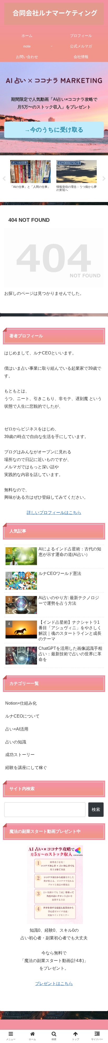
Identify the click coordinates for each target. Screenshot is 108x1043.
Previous (4, 178)
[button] (97, 819)
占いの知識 (15, 742)
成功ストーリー (20, 754)
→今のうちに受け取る (54, 129)
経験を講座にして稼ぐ (26, 767)
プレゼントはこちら (54, 983)
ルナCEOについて (22, 716)
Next (104, 178)
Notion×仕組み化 (21, 703)
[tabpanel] (30, 177)
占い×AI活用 (16, 729)
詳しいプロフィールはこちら (54, 512)
